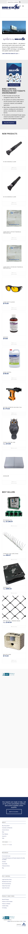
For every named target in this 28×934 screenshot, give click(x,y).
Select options (14, 448)
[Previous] (1, 13)
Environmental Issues (6, 856)
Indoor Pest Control (5, 887)
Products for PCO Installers (7, 901)
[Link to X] (19, 926)
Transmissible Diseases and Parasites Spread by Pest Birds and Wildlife (13, 858)
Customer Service (5, 829)
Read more (14, 167)
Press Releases (5, 834)
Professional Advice (6, 865)
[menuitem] (20, 6)
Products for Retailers (6, 903)
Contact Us (4, 836)
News (3, 832)
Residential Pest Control (6, 881)
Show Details (14, 204)
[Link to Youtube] (25, 926)
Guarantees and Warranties (7, 827)
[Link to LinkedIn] (23, 926)
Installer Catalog (5, 905)
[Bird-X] (11, 6)
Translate (10, 844)
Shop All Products (5, 899)
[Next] (27, 13)
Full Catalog (4, 907)
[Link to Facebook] (17, 926)
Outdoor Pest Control (6, 885)
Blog (3, 867)
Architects (4, 861)
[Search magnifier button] (20, 2)
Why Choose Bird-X (6, 825)
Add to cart (14, 307)
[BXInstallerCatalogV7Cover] (14, 72)
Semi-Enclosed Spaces (6, 883)
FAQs (3, 838)
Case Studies (4, 863)
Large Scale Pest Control (7, 879)
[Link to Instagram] (21, 926)
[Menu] (20, 6)
